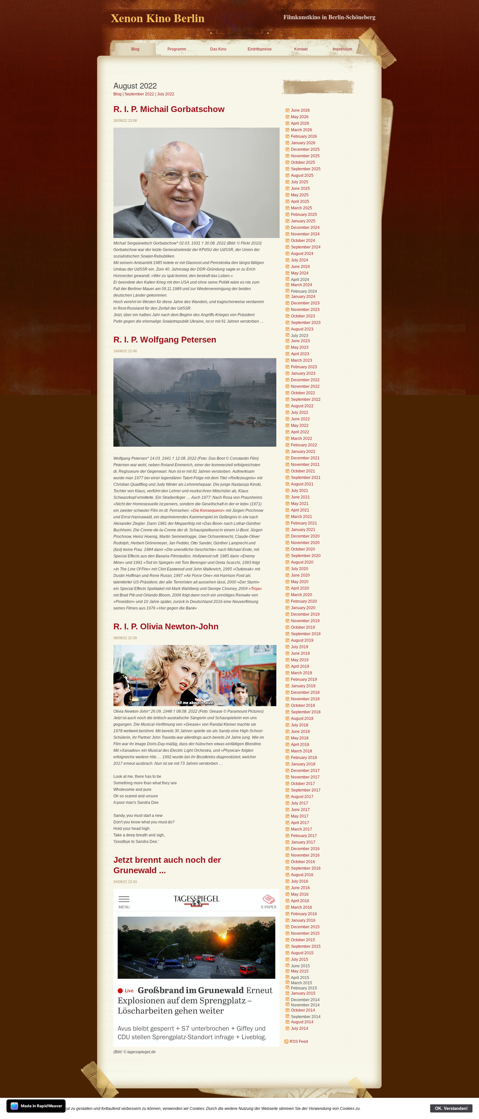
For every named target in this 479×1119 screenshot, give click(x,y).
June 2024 (300, 266)
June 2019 (300, 653)
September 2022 (139, 94)
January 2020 (303, 608)
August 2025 (302, 175)
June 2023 (300, 341)
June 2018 (300, 731)
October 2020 (303, 549)
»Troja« (255, 588)
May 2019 (300, 660)
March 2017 (301, 829)
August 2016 (302, 875)
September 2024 (306, 247)
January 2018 (303, 764)
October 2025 (303, 162)
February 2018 (304, 757)
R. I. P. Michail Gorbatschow (169, 109)
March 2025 (301, 208)
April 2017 (300, 822)
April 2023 (300, 354)
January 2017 (303, 842)
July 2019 (299, 647)
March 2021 (301, 516)
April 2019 (300, 666)
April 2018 (300, 744)
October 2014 (303, 1010)
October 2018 (303, 705)
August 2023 (302, 329)
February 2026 (304, 136)
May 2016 (300, 894)
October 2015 (303, 940)
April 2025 (300, 201)
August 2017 (302, 796)
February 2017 (304, 835)
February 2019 (304, 679)
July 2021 (299, 490)
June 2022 (300, 419)
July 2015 (299, 959)
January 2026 (303, 143)
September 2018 (306, 712)
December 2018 (305, 692)
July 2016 (299, 881)
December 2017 (305, 770)
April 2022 (300, 432)
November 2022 (305, 386)
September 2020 (306, 555)
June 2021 (300, 497)
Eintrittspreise (260, 49)
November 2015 (305, 933)
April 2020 (300, 588)
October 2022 (303, 393)
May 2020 (300, 582)
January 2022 (303, 451)
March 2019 (301, 673)
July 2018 (299, 725)
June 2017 (300, 809)
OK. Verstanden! (451, 1108)
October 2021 (303, 471)
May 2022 (300, 425)
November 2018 (305, 699)
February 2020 (304, 601)
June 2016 (300, 888)
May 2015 (300, 971)
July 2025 (299, 182)
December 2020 (305, 536)
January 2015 (303, 993)
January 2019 (303, 686)
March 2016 (301, 907)
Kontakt (301, 49)
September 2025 (306, 169)
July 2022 (165, 94)
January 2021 (303, 529)
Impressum (342, 49)
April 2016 (300, 901)
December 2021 (305, 458)
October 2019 (303, 627)
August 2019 (302, 640)
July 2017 (299, 803)
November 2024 (305, 234)
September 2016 (306, 868)
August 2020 (302, 562)
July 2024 (299, 260)
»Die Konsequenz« (208, 510)
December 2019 (305, 614)
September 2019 (306, 634)
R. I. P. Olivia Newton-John (166, 626)
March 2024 (301, 285)
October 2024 (303, 240)
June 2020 (300, 575)
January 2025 (303, 221)
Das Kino (218, 49)
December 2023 (305, 303)
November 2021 (305, 464)
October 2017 (303, 783)
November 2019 (305, 621)
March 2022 (301, 438)
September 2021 (306, 477)
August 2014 (302, 1022)
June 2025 (300, 188)
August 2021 (302, 484)
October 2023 (303, 316)
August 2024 (302, 253)
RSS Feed (299, 1041)
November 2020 (305, 542)
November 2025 (305, 156)
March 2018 (301, 751)
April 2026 (300, 123)
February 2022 (304, 445)
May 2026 (300, 117)
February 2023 (304, 367)
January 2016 (303, 920)
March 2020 (301, 595)
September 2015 (306, 946)
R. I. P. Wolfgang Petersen (164, 339)
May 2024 (300, 273)
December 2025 (305, 149)
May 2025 (300, 195)
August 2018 (302, 718)
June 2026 (300, 110)
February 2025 (304, 214)
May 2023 (300, 347)
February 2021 (304, 523)
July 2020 (299, 568)
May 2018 (300, 738)
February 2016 (304, 914)
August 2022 (302, 406)
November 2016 (305, 855)
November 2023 (305, 309)
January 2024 (303, 296)
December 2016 (305, 848)
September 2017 (306, 790)
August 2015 (302, 953)
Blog (135, 49)
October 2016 (303, 862)
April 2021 (300, 510)
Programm (176, 49)
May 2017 (300, 816)
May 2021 (300, 503)
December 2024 (305, 227)
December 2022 (305, 380)
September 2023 (306, 322)
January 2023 (303, 373)
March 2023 (301, 360)
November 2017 (305, 777)
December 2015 (305, 927)
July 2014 (299, 1028)
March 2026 (301, 130)
